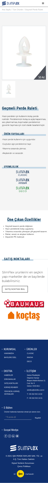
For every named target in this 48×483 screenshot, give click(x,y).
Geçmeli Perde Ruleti (34, 9)
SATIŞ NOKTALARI (11, 383)
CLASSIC (30, 353)
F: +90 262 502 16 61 (34, 398)
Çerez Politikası (24, 466)
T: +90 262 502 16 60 (34, 394)
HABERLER (8, 375)
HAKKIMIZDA (9, 353)
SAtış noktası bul (15, 289)
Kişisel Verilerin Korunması (23, 463)
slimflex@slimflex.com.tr (35, 390)
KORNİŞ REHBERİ (11, 387)
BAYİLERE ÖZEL (10, 357)
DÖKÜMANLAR (10, 379)
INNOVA (30, 357)
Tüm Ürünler (18, 9)
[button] (43, 3)
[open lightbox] (8, 89)
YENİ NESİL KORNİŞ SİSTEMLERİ (11, 392)
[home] (10, 3)
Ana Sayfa (6, 9)
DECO (29, 361)
